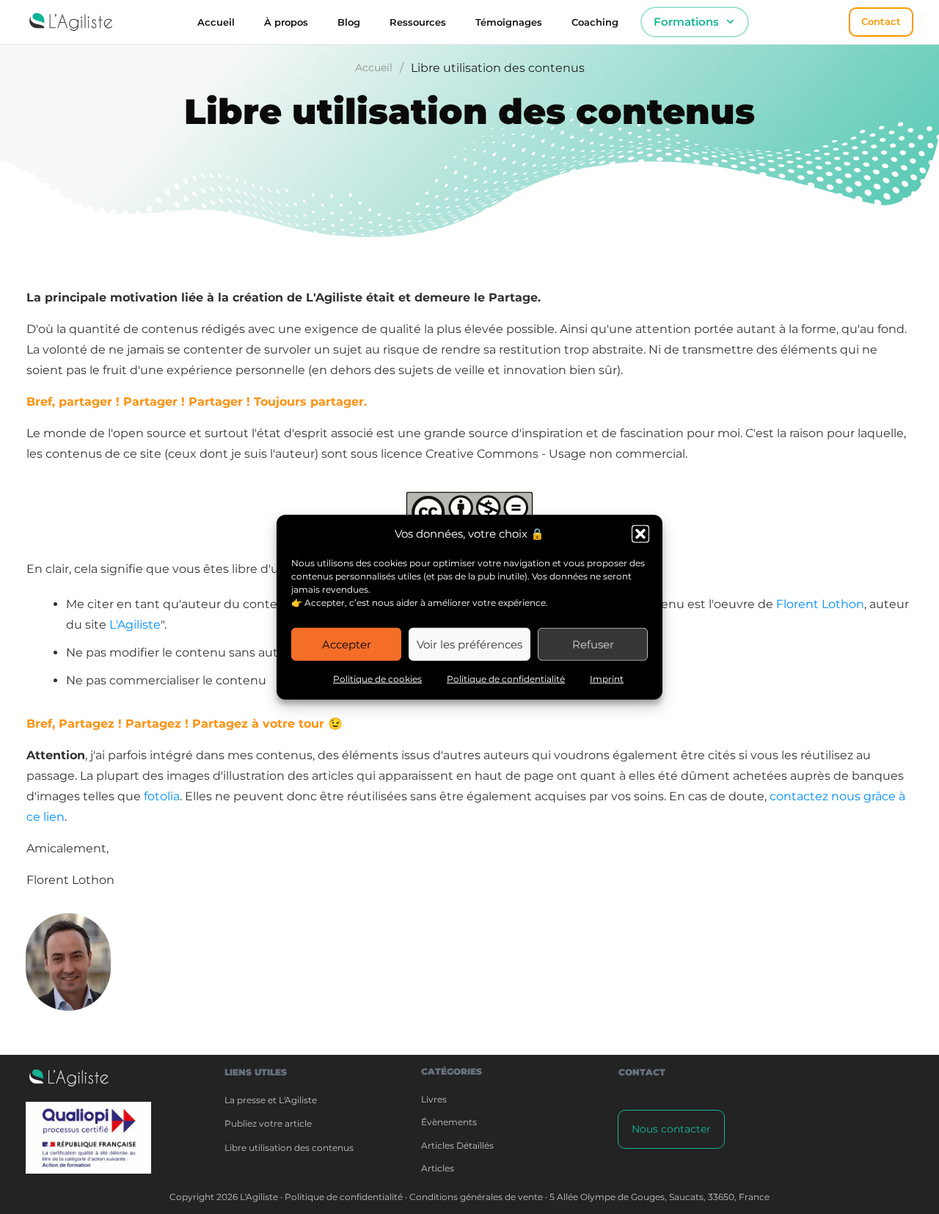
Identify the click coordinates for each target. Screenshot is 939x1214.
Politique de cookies (377, 678)
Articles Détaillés (457, 1145)
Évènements (449, 1121)
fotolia (162, 796)
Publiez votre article (268, 1123)
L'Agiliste (135, 625)
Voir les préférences (469, 644)
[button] (640, 534)
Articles (437, 1168)
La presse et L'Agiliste (270, 1099)
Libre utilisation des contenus (289, 1147)
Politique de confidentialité (506, 678)
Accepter (346, 644)
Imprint (607, 678)
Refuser (593, 644)
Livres (434, 1099)
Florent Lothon (820, 604)
